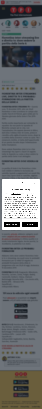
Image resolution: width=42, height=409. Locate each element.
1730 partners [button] (16, 194)
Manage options (11, 224)
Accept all (30, 224)
